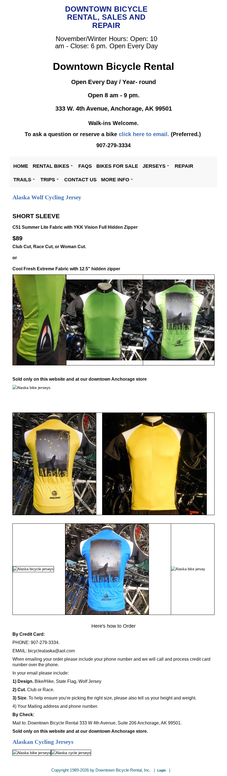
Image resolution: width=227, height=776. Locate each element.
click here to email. (144, 134)
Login (161, 770)
